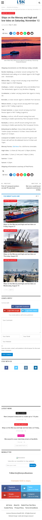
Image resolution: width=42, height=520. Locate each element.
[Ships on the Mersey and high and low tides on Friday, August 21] (21, 211)
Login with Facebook (22, 306)
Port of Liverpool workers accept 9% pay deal (10, 187)
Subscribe (33, 465)
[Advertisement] (21, 389)
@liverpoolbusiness (25, 473)
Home (10, 505)
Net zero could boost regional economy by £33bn (33, 188)
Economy (21, 435)
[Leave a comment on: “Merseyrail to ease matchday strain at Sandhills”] (24, 442)
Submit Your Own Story (28, 505)
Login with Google (13, 310)
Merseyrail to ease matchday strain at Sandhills (21, 439)
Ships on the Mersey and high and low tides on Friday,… (21, 428)
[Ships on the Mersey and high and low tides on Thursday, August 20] (21, 240)
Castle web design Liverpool (25, 516)
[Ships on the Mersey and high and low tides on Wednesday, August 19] (21, 270)
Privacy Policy (19, 508)
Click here (16, 146)
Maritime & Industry (8, 13)
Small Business (21, 413)
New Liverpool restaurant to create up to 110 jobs (21, 416)
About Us (16, 505)
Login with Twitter (31, 310)
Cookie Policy (8, 508)
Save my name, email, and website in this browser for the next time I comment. (20, 349)
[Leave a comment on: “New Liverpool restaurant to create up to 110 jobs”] (25, 419)
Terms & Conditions (31, 508)
